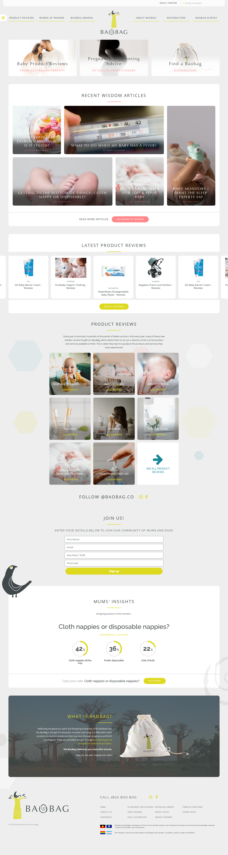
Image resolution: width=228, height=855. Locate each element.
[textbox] (200, 3)
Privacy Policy (162, 812)
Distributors (176, 18)
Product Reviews (21, 18)
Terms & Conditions (192, 807)
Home (103, 807)
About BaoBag (146, 18)
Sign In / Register (168, 3)
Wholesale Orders (164, 807)
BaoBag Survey (206, 18)
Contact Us (106, 812)
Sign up (114, 571)
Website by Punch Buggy (29, 824)
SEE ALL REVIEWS (114, 306)
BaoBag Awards (82, 18)
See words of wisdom (130, 219)
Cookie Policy (189, 812)
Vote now (155, 681)
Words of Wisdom (51, 18)
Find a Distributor (137, 817)
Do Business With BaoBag (141, 807)
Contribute (106, 817)
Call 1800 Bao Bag (118, 797)
